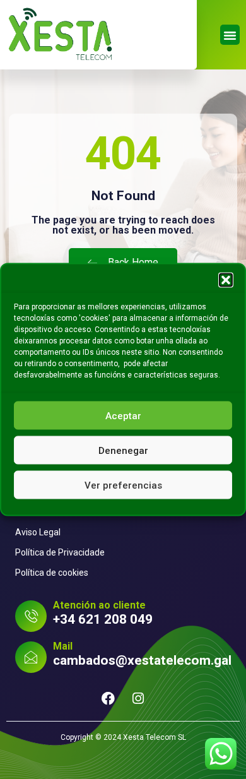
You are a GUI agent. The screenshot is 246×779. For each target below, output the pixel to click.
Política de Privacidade (60, 552)
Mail (63, 646)
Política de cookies (51, 573)
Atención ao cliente (99, 605)
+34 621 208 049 (103, 619)
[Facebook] (108, 699)
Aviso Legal (38, 532)
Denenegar (123, 450)
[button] (226, 280)
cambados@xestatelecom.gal (142, 660)
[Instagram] (138, 699)
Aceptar (123, 415)
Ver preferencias (123, 485)
